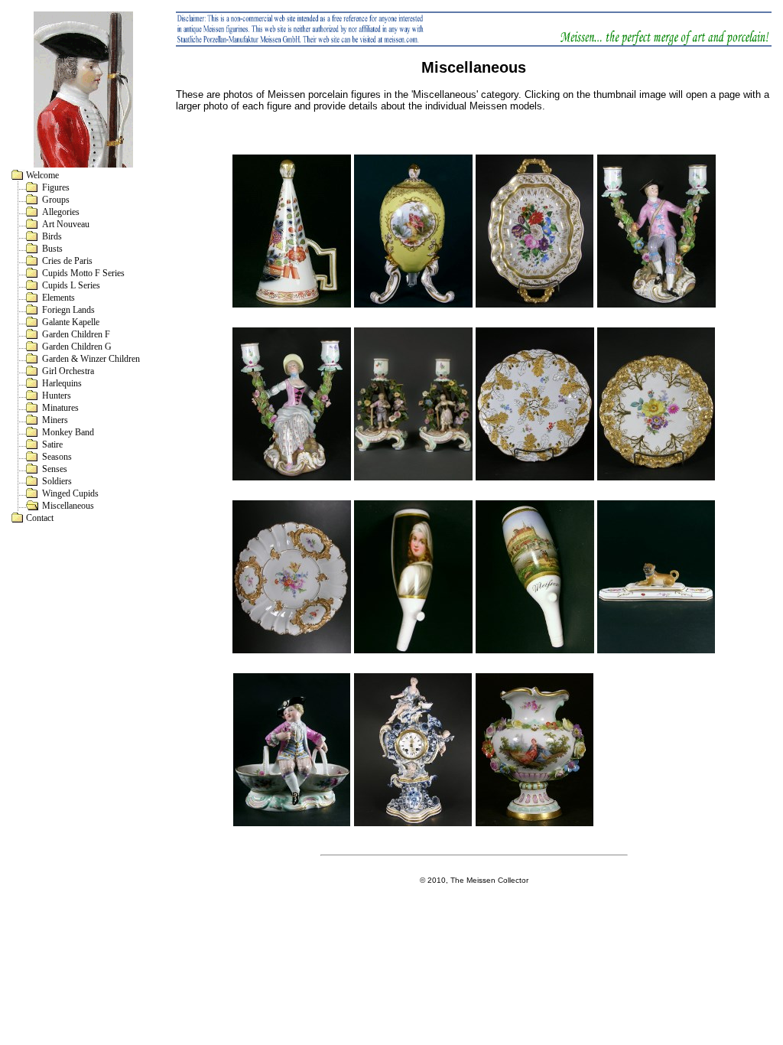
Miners (55, 420)
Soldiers (57, 481)
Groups (56, 199)
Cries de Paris (67, 261)
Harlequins (62, 383)
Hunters (56, 395)
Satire (52, 444)
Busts (52, 248)
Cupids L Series (71, 285)
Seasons (57, 456)
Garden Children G (77, 346)
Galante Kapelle (70, 322)
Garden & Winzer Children (91, 358)
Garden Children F (76, 334)
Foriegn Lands (68, 309)
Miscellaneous (68, 505)
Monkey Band (68, 432)
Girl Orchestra (68, 371)
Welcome (42, 175)
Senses (54, 469)
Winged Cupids (70, 493)
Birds (52, 236)
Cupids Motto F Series (83, 273)
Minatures (60, 407)
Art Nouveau (65, 224)
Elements (58, 297)
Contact (40, 518)
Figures (56, 187)
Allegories (61, 212)
